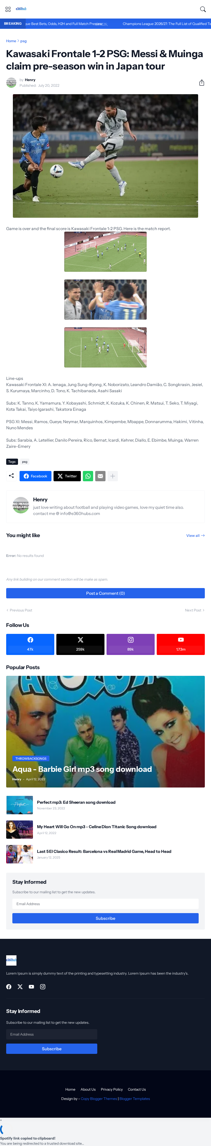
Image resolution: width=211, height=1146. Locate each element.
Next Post (193, 610)
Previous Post (21, 610)
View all (193, 535)
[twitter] (20, 986)
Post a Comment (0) (105, 593)
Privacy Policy (112, 1089)
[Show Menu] (8, 9)
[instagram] (42, 986)
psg (23, 41)
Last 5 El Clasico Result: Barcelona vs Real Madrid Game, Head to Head (104, 851)
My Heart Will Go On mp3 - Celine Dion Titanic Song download (96, 826)
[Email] (100, 476)
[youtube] (31, 986)
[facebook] (8, 986)
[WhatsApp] (88, 476)
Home (11, 41)
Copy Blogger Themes (99, 1098)
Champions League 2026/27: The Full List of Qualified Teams (143, 24)
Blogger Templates (134, 1098)
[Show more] (113, 476)
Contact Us (137, 1089)
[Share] (200, 82)
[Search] (203, 9)
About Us (88, 1089)
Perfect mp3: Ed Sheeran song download (76, 802)
